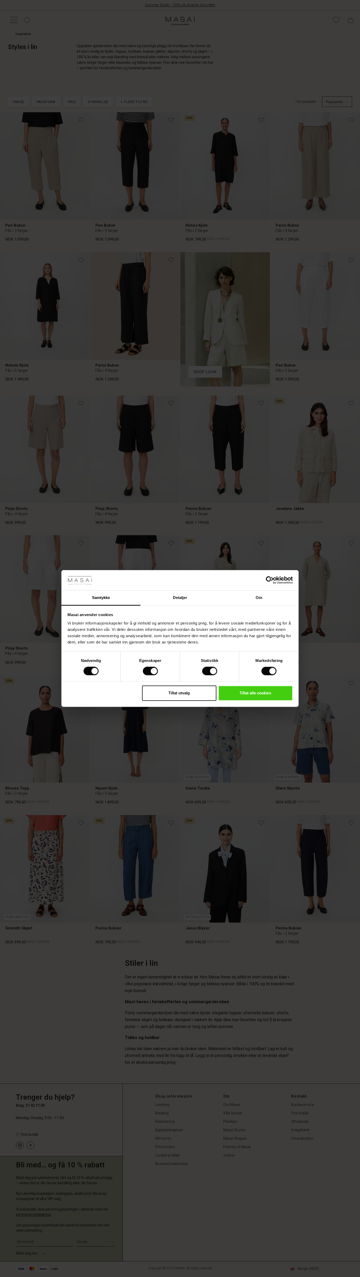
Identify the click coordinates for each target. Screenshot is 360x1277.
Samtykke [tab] (101, 597)
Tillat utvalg (179, 693)
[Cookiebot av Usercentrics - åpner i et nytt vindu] (270, 580)
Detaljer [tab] (180, 597)
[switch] (150, 671)
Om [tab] (259, 597)
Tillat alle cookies (255, 693)
